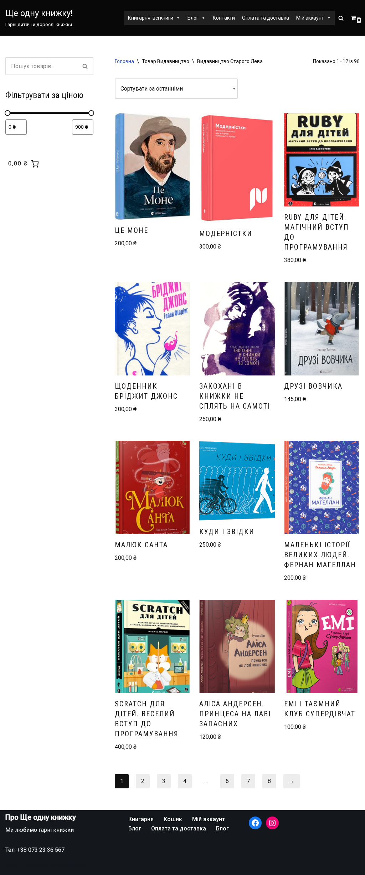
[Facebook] (255, 823)
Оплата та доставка (265, 18)
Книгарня (141, 819)
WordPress (72, 866)
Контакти (224, 18)
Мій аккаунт (310, 18)
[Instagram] (272, 823)
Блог (193, 18)
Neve (12, 866)
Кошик (173, 819)
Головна (124, 61)
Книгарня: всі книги (150, 18)
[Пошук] (341, 18)
